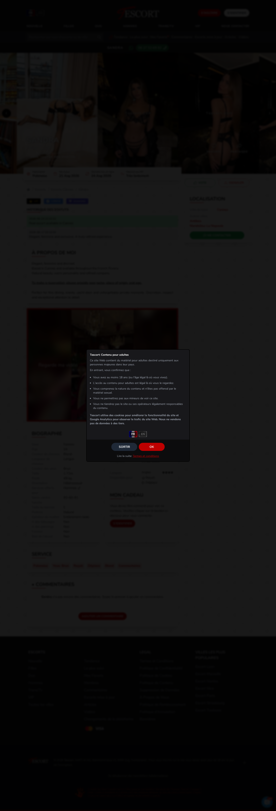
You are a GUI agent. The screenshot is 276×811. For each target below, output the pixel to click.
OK (152, 447)
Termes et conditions (146, 456)
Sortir (124, 447)
